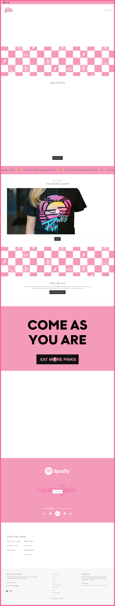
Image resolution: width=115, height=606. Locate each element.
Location (54, 577)
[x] (6, 2)
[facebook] (4, 2)
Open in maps (11, 550)
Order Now (55, 587)
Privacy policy (56, 592)
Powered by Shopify (57, 598)
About (54, 579)
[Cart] (110, 10)
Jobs (53, 582)
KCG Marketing (15, 585)
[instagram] (8, 2)
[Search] (105, 10)
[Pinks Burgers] (9, 10)
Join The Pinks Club (57, 585)
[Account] (108, 10)
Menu (53, 590)
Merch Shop (55, 574)
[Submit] (106, 583)
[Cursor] (57, 211)
